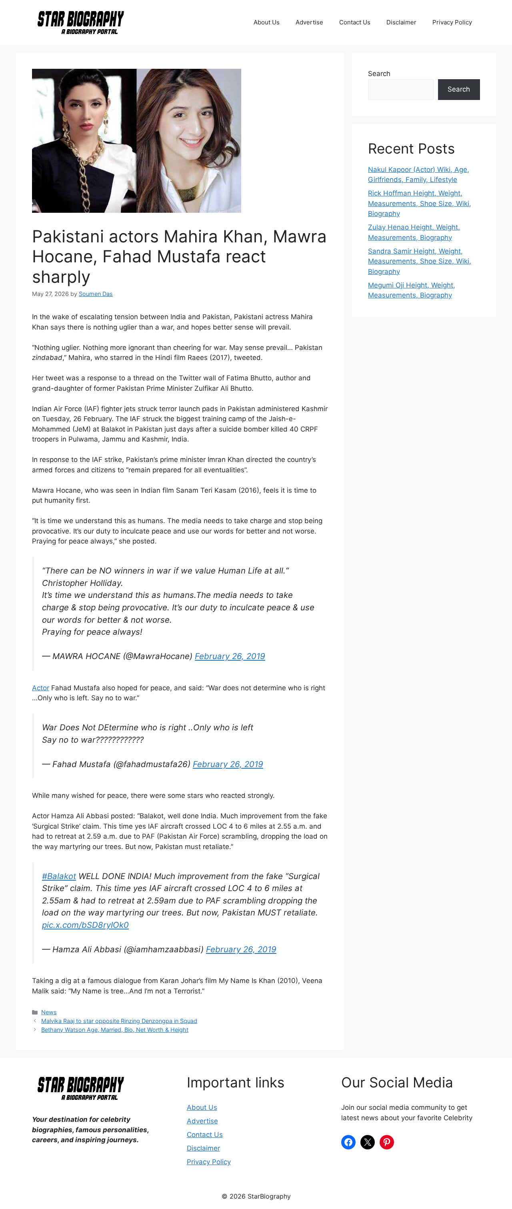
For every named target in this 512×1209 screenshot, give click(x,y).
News (49, 1012)
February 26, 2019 (230, 656)
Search (379, 74)
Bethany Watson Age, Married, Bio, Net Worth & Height (114, 1029)
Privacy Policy (452, 22)
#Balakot (59, 876)
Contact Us (354, 22)
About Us (267, 22)
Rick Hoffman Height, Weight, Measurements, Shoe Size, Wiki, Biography (419, 203)
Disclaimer (401, 22)
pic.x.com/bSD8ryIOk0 (85, 925)
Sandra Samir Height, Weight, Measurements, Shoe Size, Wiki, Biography (419, 261)
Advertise (309, 22)
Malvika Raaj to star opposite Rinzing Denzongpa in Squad (119, 1020)
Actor (40, 688)
